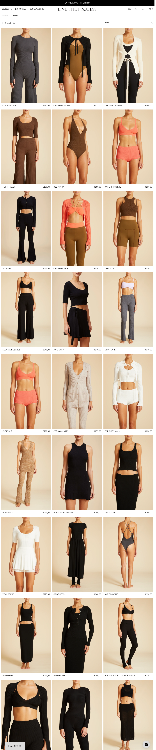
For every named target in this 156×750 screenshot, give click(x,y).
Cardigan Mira (60, 431)
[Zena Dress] (26, 554)
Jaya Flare (7, 268)
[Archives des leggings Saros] (128, 635)
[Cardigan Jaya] (77, 228)
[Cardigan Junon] (77, 65)
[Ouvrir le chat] (146, 744)
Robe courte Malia (63, 513)
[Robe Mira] (26, 472)
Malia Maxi (7, 676)
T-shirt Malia (8, 187)
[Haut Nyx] (128, 228)
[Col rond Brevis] (26, 65)
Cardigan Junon (61, 105)
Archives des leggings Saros (120, 676)
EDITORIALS (20, 9)
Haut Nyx (109, 268)
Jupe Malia (58, 350)
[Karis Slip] (26, 391)
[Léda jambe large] (26, 309)
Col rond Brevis (10, 105)
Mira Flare (110, 350)
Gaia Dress (58, 594)
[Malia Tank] (128, 472)
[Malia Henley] (77, 635)
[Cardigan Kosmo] (128, 65)
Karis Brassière (113, 187)
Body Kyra (58, 187)
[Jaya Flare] (26, 228)
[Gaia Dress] (77, 554)
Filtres (107, 23)
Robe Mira (7, 513)
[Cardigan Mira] (77, 391)
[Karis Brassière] (128, 146)
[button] (143, 9)
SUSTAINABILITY (37, 9)
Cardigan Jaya (60, 268)
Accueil (5, 16)
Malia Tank (110, 513)
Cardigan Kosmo (113, 105)
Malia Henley (60, 676)
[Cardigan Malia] (128, 391)
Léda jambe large (11, 350)
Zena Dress (8, 594)
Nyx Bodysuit (111, 594)
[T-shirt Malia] (26, 146)
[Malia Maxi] (26, 635)
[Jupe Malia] (77, 309)
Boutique (5, 9)
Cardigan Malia (112, 431)
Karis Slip (7, 431)
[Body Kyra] (77, 146)
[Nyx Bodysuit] (128, 554)
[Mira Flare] (128, 309)
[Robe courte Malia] (77, 472)
